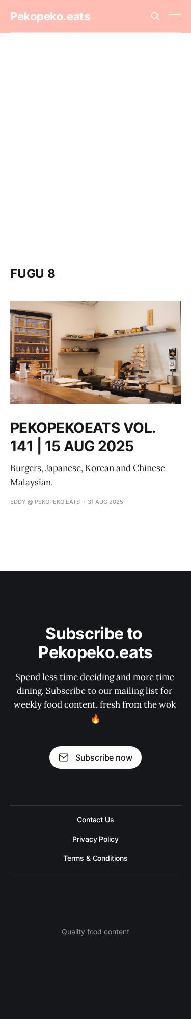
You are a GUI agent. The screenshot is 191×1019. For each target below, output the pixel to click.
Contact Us (95, 819)
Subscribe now (103, 757)
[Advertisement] (95, 133)
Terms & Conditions (95, 858)
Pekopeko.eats (50, 16)
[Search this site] (155, 16)
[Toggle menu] (174, 16)
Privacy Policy (95, 838)
